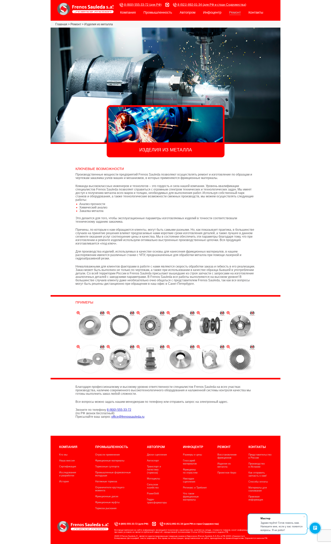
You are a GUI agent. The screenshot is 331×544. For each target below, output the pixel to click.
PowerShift (153, 493)
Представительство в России (259, 456)
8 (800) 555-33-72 (119, 409)
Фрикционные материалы (109, 460)
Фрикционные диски (106, 496)
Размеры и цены (192, 454)
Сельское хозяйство (153, 486)
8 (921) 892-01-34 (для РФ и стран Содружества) (211, 4)
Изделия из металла (224, 465)
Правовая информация (255, 498)
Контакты (255, 12)
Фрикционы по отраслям (190, 471)
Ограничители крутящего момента (109, 489)
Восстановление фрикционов (227, 456)
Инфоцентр (212, 12)
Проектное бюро (226, 472)
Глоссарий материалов (190, 462)
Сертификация (67, 466)
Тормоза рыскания (105, 508)
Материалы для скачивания (257, 489)
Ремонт (235, 12)
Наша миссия (67, 460)
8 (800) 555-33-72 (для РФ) (142, 4)
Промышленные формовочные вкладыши (113, 474)
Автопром (187, 12)
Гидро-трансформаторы (157, 501)
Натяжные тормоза (106, 481)
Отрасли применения (107, 454)
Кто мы (63, 454)
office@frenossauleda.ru (127, 416)
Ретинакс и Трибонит (195, 487)
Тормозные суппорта (107, 466)
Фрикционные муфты (107, 502)
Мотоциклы (153, 478)
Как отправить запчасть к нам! (257, 474)
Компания (128, 12)
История (64, 481)
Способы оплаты (258, 481)
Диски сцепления (157, 454)
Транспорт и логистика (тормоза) (154, 469)
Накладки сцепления (189, 480)
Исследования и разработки (67, 474)
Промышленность (157, 12)
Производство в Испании (256, 465)
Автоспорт (153, 460)
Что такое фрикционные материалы (191, 496)
